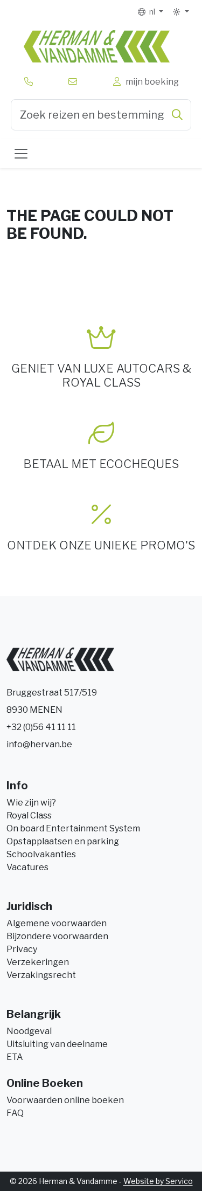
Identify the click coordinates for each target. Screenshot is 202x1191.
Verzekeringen (37, 962)
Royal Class (29, 815)
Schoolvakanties (41, 854)
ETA (14, 1057)
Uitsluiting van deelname (57, 1044)
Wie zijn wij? (31, 802)
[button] (180, 12)
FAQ (15, 1113)
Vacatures (27, 867)
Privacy (21, 949)
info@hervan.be (39, 744)
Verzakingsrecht (41, 975)
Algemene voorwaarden (56, 923)
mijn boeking (150, 82)
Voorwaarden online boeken (65, 1100)
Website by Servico (158, 1181)
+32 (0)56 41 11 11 (41, 727)
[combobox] (101, 114)
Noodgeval (29, 1031)
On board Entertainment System (73, 828)
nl (151, 11)
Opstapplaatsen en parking (62, 841)
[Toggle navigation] (21, 153)
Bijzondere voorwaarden (57, 936)
